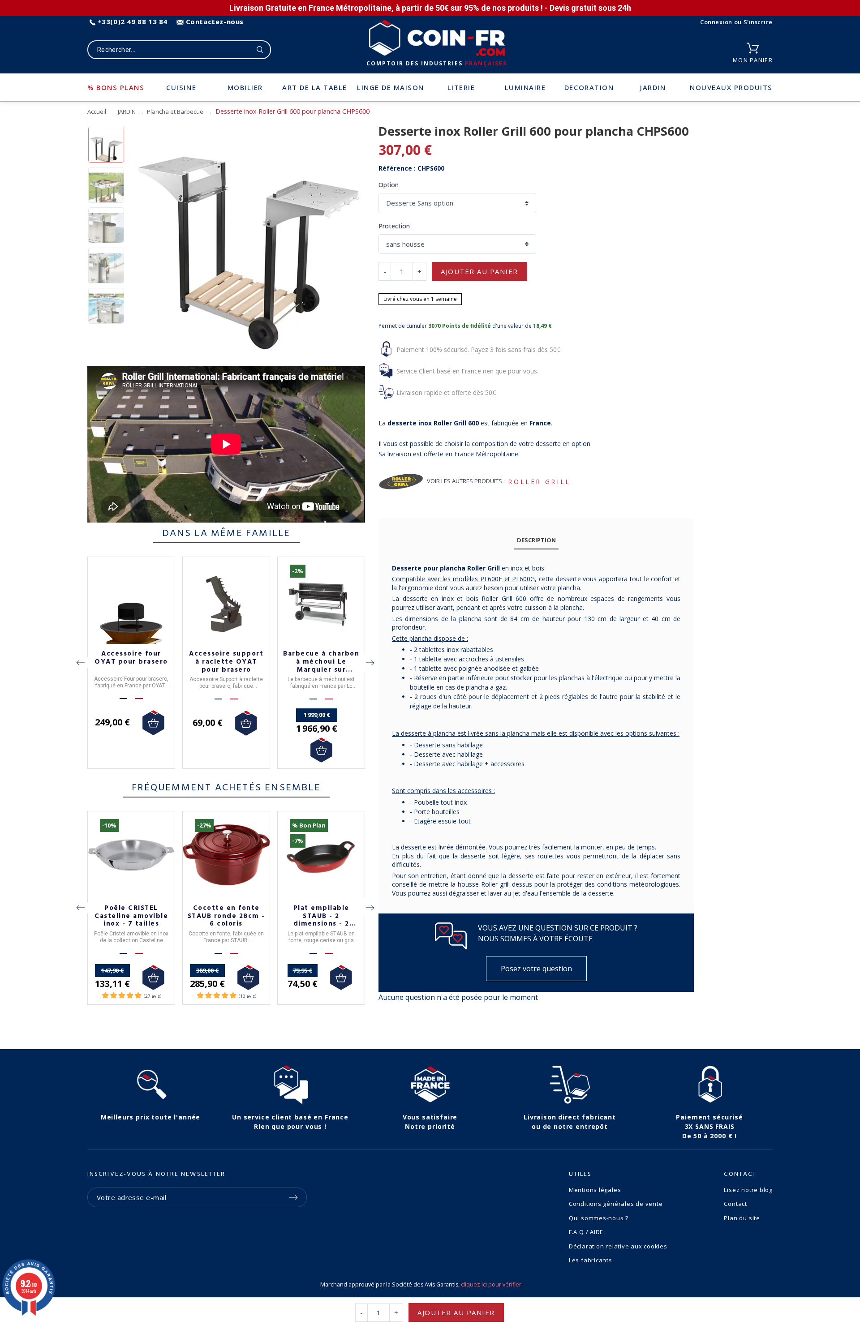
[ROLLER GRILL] (400, 481)
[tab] (536, 540)
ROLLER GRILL (539, 481)
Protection (394, 226)
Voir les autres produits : (466, 481)
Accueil (96, 111)
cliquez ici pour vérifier (491, 1284)
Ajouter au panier (479, 271)
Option (388, 184)
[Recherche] (260, 49)
